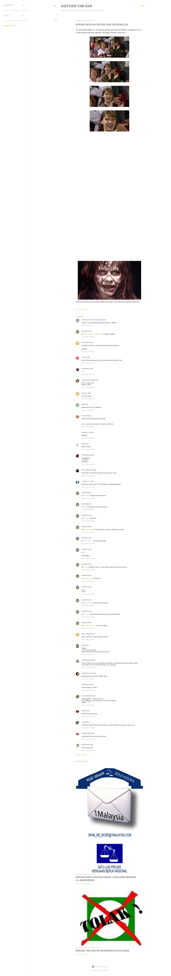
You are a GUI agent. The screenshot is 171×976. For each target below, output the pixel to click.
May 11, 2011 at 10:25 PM (88, 628)
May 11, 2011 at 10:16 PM (88, 487)
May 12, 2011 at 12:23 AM (88, 654)
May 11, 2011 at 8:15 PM (88, 410)
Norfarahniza (86, 455)
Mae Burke (105, 970)
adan (83, 444)
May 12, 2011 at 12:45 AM (88, 667)
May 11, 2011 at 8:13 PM (88, 399)
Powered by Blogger (101, 966)
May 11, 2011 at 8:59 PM (88, 475)
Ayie (83, 404)
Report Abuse (9, 26)
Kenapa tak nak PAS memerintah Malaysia (102, 950)
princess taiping (88, 578)
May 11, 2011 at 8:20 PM (88, 438)
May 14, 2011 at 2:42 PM (88, 739)
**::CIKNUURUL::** (89, 625)
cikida (84, 722)
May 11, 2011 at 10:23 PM (88, 594)
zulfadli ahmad (87, 660)
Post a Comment (81, 755)
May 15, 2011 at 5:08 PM (88, 750)
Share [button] (56, 21)
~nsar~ (84, 357)
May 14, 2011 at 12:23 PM (88, 728)
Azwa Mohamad (87, 470)
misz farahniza (87, 603)
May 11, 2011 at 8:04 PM (88, 374)
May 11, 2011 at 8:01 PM (88, 363)
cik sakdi (85, 416)
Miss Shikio (85, 342)
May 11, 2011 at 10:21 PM (88, 543)
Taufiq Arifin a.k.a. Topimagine (92, 320)
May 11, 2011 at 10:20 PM (88, 532)
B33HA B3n (86, 745)
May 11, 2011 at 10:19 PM (88, 521)
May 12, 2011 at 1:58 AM (88, 679)
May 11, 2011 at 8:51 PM (88, 449)
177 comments (85, 954)
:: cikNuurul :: (86, 481)
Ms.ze (83, 645)
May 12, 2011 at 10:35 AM (88, 716)
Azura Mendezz (87, 696)
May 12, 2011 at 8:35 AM (88, 705)
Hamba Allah (86, 733)
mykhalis (85, 331)
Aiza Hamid (86, 368)
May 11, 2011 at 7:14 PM (88, 325)
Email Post (84, 309)
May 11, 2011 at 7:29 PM (88, 351)
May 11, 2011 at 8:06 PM (88, 387)
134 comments (85, 883)
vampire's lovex (87, 673)
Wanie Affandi (86, 634)
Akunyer (84, 393)
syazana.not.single (88, 380)
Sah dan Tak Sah (76, 6)
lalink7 (84, 711)
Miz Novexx (86, 614)
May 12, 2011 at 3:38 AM (88, 690)
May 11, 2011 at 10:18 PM (88, 509)
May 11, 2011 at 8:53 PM (88, 464)
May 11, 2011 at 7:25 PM (88, 337)
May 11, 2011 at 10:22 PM (88, 558)
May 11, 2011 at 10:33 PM (88, 639)
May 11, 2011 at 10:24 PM (88, 617)
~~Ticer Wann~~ (88, 541)
